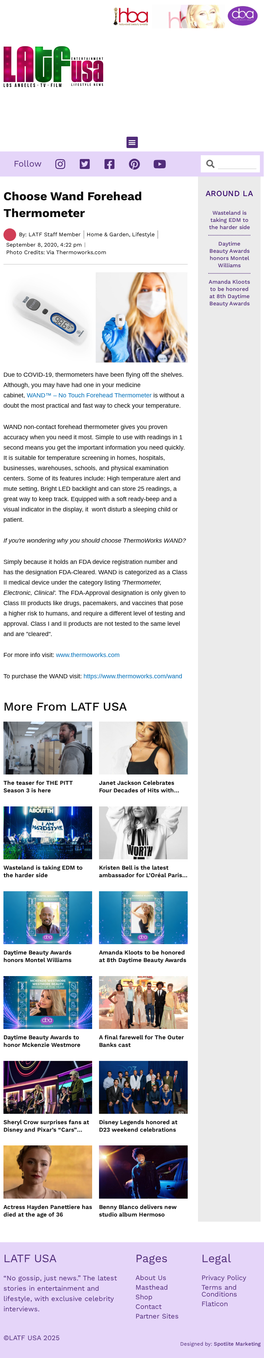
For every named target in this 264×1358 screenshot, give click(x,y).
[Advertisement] (187, 79)
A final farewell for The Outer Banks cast (141, 1041)
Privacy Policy (223, 1278)
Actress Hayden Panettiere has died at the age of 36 (47, 1210)
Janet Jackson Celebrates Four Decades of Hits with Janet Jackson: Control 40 (137, 786)
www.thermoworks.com (88, 655)
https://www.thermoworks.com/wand (133, 676)
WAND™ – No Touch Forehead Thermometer (89, 395)
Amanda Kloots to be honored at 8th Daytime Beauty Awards (142, 956)
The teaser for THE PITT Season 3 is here (38, 786)
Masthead (151, 1287)
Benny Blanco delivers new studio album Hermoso (138, 1210)
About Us (150, 1278)
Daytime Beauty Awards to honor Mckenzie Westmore (41, 1041)
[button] (132, 142)
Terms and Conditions (219, 1290)
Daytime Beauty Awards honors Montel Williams (37, 956)
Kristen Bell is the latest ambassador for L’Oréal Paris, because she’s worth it (141, 871)
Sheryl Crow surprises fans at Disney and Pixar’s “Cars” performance (46, 1126)
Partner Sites (157, 1316)
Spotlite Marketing (237, 1344)
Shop (144, 1297)
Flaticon (214, 1304)
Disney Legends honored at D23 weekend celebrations (138, 1126)
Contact (148, 1306)
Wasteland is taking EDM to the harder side (42, 871)
